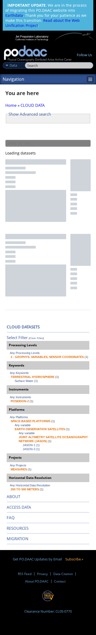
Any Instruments (20, 397)
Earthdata (14, 15)
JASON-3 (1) (31, 449)
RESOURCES (18, 528)
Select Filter (17, 337)
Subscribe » (74, 559)
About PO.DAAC (37, 581)
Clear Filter (36, 338)
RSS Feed (24, 574)
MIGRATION (17, 538)
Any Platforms (19, 417)
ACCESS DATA (19, 507)
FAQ (11, 517)
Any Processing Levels (25, 353)
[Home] (38, 53)
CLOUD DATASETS (23, 326)
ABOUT (13, 496)
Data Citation (63, 574)
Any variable (23, 425)
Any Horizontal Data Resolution (30, 485)
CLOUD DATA (33, 105)
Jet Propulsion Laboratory (31, 36)
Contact (60, 581)
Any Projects (18, 465)
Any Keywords (19, 373)
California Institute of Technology (32, 39)
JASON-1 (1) (31, 445)
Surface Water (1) (26, 380)
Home (11, 105)
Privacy (42, 574)
